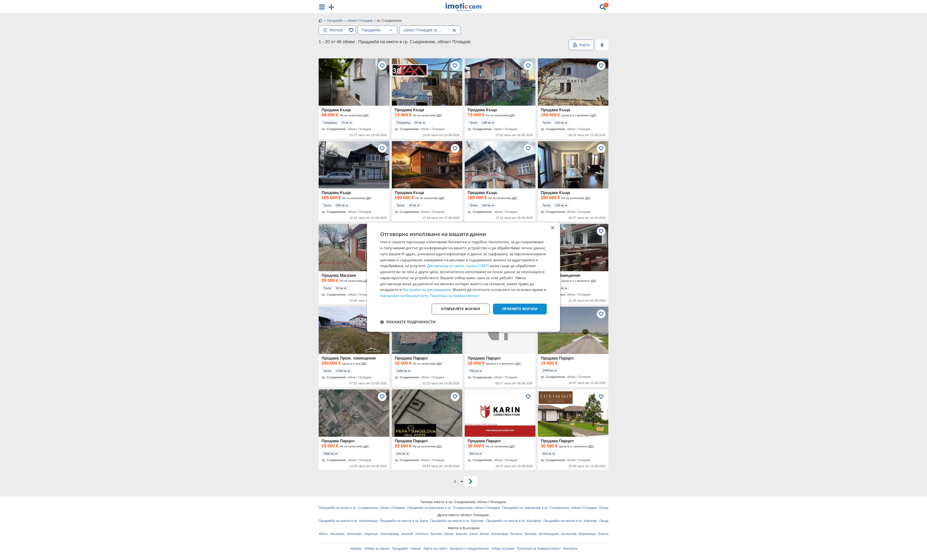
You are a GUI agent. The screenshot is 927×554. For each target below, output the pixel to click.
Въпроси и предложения (469, 548)
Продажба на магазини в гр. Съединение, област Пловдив (453, 508)
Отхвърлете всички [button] (460, 308)
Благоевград (608, 534)
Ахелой (407, 534)
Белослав (568, 534)
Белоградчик (549, 534)
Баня (474, 534)
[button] (407, 322)
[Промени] (391, 30)
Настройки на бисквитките (404, 295)
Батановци (499, 534)
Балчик (436, 534)
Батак (484, 534)
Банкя (449, 534)
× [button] (552, 228)
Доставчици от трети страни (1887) (458, 265)
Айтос (323, 534)
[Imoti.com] (321, 21)
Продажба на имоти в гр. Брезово (457, 521)
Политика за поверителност (539, 548)
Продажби (400, 548)
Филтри (336, 30)
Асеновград (389, 534)
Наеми (415, 548)
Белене (516, 534)
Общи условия (502, 548)
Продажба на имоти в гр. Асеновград (348, 521)
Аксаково (337, 534)
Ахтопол (421, 534)
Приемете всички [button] (520, 308)
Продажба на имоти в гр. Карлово (570, 521)
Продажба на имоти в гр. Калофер (513, 521)
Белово (530, 534)
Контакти (570, 548)
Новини (356, 548)
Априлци (371, 534)
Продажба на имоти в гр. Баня (404, 521)
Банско (461, 534)
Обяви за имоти (376, 548)
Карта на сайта (435, 548)
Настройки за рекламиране (426, 289)
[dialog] (463, 277)
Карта (584, 45)
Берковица (587, 534)
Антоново (354, 534)
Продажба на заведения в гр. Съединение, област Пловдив (549, 508)
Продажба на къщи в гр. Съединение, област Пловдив (362, 508)
